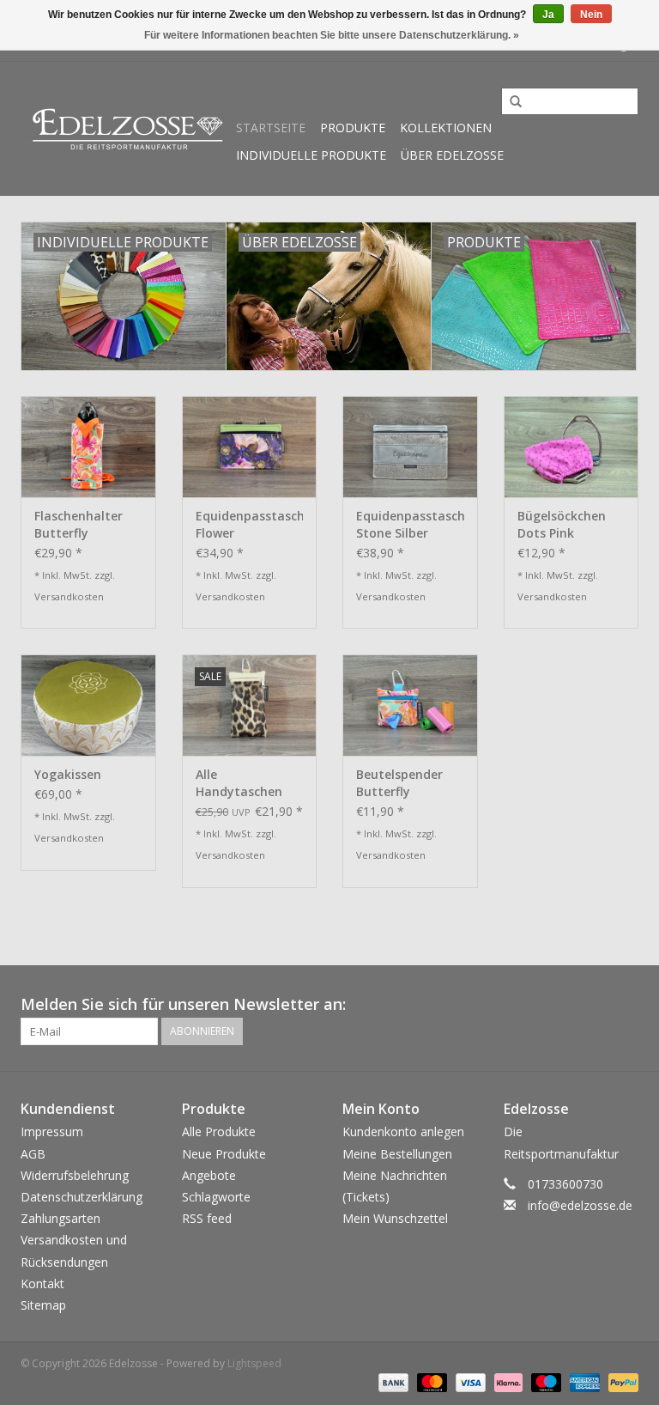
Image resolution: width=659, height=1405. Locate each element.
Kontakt (42, 1283)
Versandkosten (69, 596)
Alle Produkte (219, 1131)
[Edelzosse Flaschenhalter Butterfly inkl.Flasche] (88, 446)
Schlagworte (216, 1197)
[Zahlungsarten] (391, 1381)
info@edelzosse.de (580, 1205)
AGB (33, 1154)
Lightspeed (254, 1363)
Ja (548, 15)
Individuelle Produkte (311, 155)
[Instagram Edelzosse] (624, 1005)
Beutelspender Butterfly (399, 783)
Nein (591, 15)
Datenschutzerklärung (81, 1197)
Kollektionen (446, 127)
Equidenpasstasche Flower (250, 524)
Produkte (352, 127)
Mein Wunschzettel (395, 1218)
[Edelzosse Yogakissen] (88, 705)
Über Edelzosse (452, 155)
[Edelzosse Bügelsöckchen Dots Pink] (571, 446)
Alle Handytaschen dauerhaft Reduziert (239, 783)
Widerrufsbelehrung (75, 1175)
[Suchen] (509, 102)
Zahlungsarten (60, 1218)
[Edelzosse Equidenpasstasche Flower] (249, 446)
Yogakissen (67, 774)
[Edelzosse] (126, 128)
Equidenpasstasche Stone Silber (410, 524)
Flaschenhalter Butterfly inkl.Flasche (78, 525)
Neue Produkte (224, 1154)
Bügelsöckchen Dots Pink (561, 524)
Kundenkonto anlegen (403, 1131)
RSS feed (207, 1218)
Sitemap (43, 1305)
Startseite (270, 127)
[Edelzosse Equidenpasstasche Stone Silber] (410, 446)
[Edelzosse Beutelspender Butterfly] (410, 705)
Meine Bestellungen (397, 1154)
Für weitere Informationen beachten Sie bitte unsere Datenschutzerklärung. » (331, 35)
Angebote (209, 1175)
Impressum (52, 1131)
